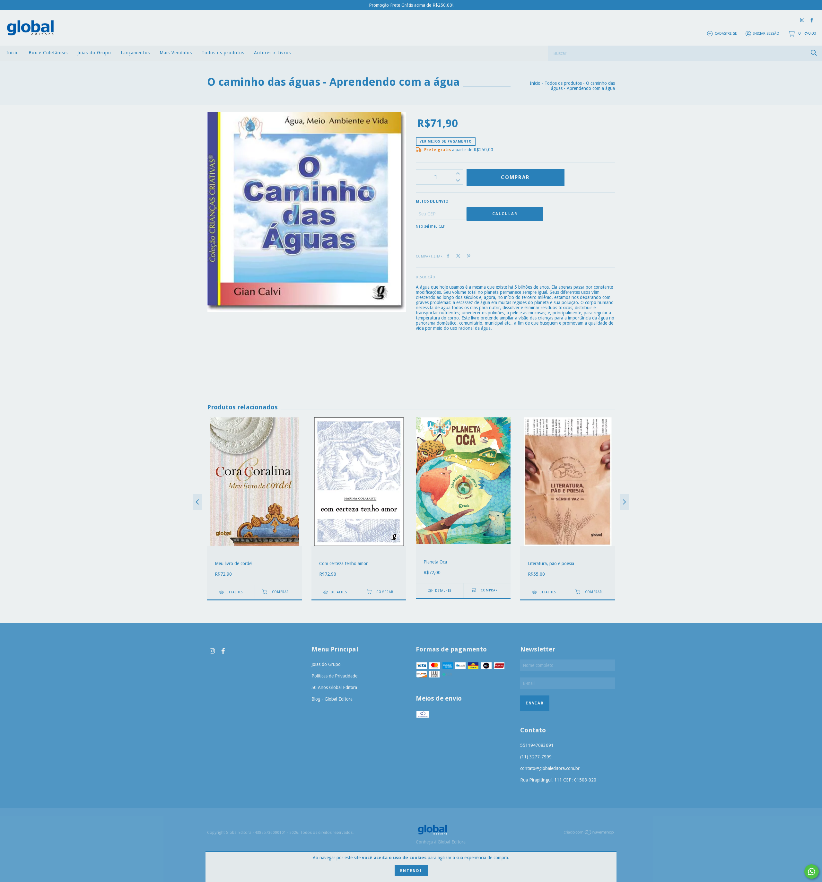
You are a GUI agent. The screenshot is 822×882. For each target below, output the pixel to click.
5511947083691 (537, 745)
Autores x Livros (272, 52)
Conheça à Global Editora (441, 841)
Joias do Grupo (94, 52)
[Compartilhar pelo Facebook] (448, 256)
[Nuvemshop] (589, 833)
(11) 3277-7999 (536, 756)
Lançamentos (135, 52)
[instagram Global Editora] (802, 20)
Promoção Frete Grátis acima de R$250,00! (411, 5)
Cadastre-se (726, 33)
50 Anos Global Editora (334, 687)
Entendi (411, 871)
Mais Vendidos (176, 52)
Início (12, 52)
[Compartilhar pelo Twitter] (458, 256)
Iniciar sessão (766, 33)
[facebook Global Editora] (812, 20)
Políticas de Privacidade (334, 675)
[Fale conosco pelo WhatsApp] (811, 871)
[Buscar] (813, 52)
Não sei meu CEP (430, 226)
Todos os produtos (223, 52)
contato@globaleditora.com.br (550, 768)
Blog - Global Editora (332, 699)
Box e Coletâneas (48, 52)
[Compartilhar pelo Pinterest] (468, 256)
